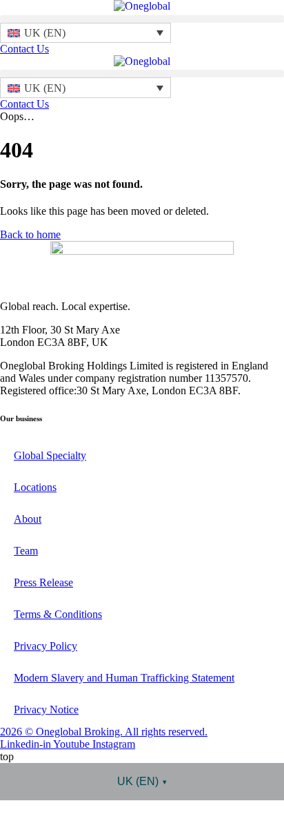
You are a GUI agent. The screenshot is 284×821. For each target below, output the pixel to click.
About (27, 519)
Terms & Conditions (58, 614)
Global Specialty (50, 455)
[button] (142, 19)
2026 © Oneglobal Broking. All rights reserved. (103, 731)
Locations (35, 487)
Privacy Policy (45, 646)
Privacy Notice (46, 709)
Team (26, 551)
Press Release (43, 582)
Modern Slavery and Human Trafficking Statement (124, 678)
